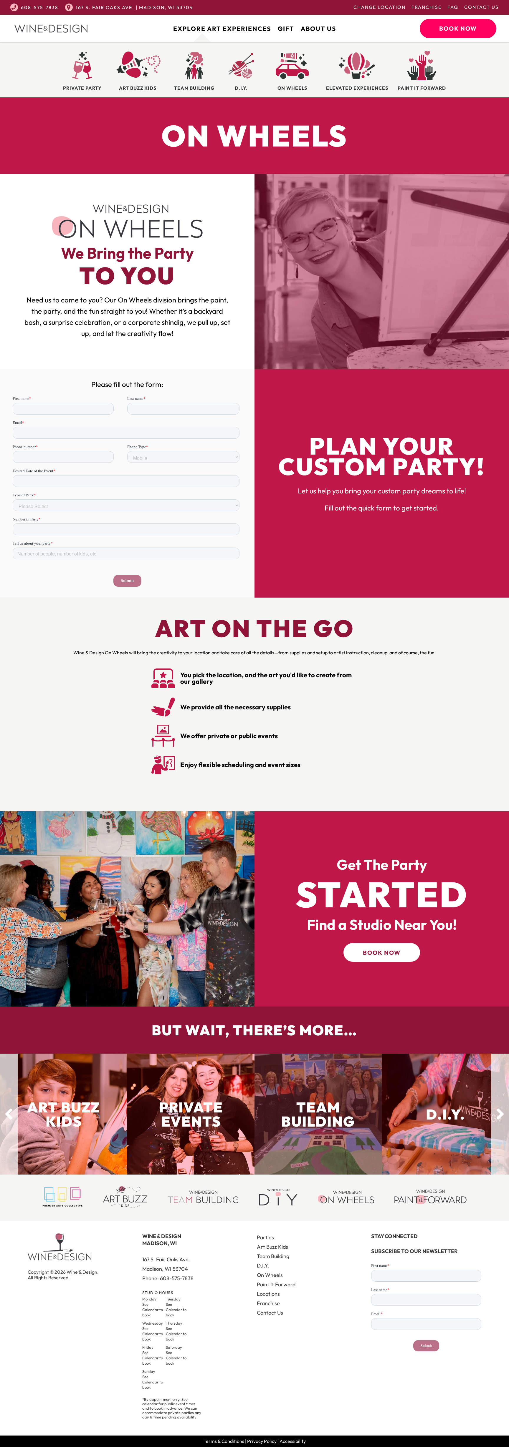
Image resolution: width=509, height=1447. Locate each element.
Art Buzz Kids (272, 1246)
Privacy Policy (262, 1441)
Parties (265, 1237)
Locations (268, 1293)
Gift (286, 28)
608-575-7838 (39, 7)
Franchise (427, 7)
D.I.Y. (263, 1265)
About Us (318, 28)
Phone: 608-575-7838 (168, 1278)
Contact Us (481, 7)
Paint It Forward (276, 1284)
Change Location (379, 7)
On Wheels (270, 1275)
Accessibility (293, 1441)
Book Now (458, 28)
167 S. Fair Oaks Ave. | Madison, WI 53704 (134, 7)
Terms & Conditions (224, 1441)
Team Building (273, 1256)
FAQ (452, 7)
